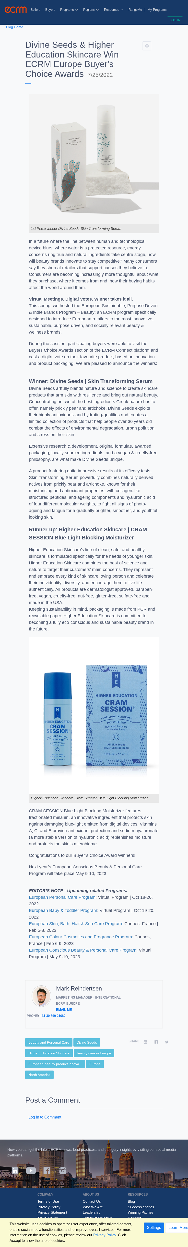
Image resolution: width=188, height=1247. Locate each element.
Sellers (35, 10)
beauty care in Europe (94, 1053)
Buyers (50, 10)
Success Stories (141, 1207)
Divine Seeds (87, 1042)
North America (39, 1075)
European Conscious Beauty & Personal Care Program (82, 950)
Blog (131, 1201)
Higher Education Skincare (49, 1053)
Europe (95, 1064)
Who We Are (93, 1207)
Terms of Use (48, 1201)
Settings (154, 1227)
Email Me (64, 1010)
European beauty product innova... (55, 1064)
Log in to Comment (44, 1117)
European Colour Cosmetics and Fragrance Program (80, 936)
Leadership (91, 1212)
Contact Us (92, 1201)
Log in (175, 20)
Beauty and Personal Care (48, 1042)
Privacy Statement (52, 1212)
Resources (112, 10)
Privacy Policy (48, 1207)
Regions (89, 10)
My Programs (157, 10)
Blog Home (14, 27)
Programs (67, 10)
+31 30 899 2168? (53, 1016)
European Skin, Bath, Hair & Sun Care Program (75, 923)
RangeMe (135, 10)
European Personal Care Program (62, 897)
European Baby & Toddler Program (63, 910)
